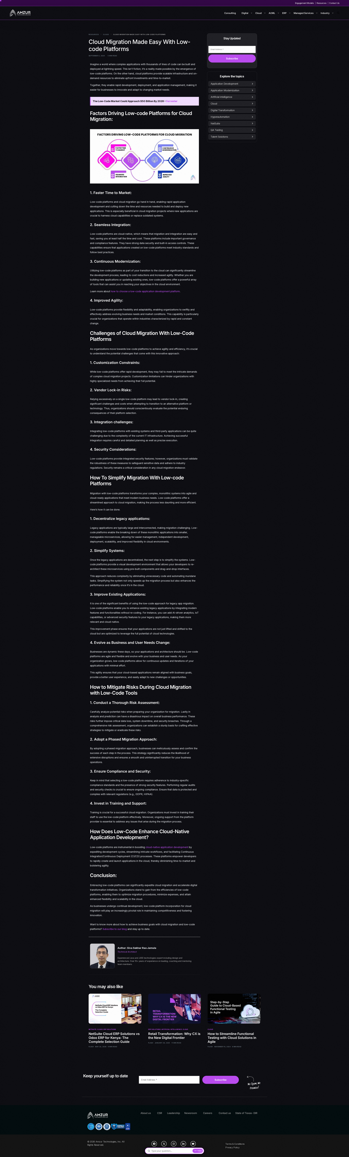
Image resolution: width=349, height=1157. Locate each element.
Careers (207, 1113)
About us (146, 1113)
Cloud (100, 1029)
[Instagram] (173, 1144)
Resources (321, 3)
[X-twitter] (164, 1144)
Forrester (171, 101)
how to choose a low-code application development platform (145, 291)
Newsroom (190, 1113)
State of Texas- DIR (246, 1113)
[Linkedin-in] (183, 1144)
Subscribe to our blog (115, 929)
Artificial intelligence (171, 1029)
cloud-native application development (167, 847)
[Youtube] (193, 1144)
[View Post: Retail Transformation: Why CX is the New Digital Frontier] (174, 1009)
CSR (159, 1113)
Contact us (225, 1113)
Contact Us (334, 3)
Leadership (173, 1113)
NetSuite (93, 1029)
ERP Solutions (109, 1029)
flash (91, 1047)
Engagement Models (304, 3)
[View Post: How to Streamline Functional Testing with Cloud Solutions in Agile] (234, 1009)
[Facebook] (154, 1144)
